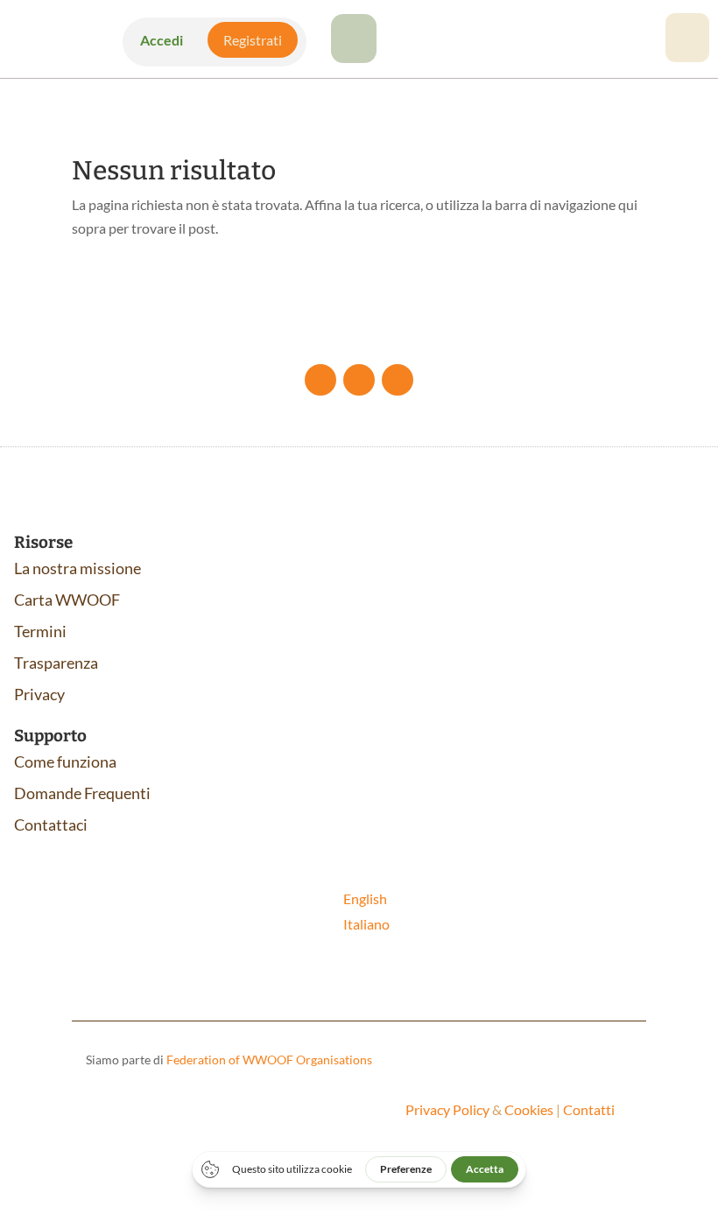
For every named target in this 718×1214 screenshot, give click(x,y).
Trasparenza (56, 662)
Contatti (589, 1109)
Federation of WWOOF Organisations (269, 1059)
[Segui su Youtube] (359, 380)
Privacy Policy (447, 1109)
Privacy (39, 694)
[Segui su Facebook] (320, 380)
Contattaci (51, 824)
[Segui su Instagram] (397, 380)
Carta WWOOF (67, 599)
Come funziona (65, 761)
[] (354, 57)
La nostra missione (77, 568)
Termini (40, 631)
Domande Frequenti (82, 793)
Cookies (528, 1109)
